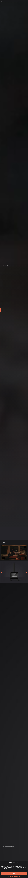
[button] (26, 862)
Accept (14, 873)
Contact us (22, 1)
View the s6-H (4, 542)
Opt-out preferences (10, 876)
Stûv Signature (12, 1)
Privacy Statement (17, 876)
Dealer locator (19, 1)
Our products (9, 1)
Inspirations (14, 1)
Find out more (4, 848)
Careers (16, 1)
